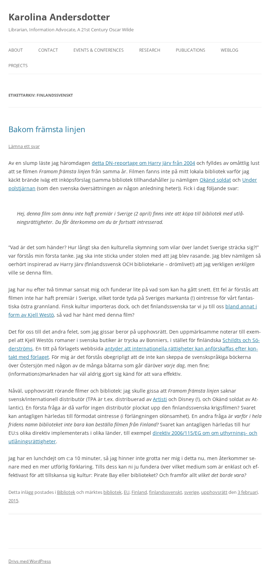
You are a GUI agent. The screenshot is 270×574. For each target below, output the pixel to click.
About (15, 50)
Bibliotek (66, 492)
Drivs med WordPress (29, 561)
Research (149, 50)
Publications (190, 50)
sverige (191, 492)
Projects (18, 66)
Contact (48, 50)
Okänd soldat (215, 179)
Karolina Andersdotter (59, 17)
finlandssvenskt (165, 492)
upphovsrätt (214, 492)
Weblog (229, 50)
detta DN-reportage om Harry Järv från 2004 (143, 163)
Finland (139, 492)
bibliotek (112, 492)
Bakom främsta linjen (46, 129)
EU (126, 492)
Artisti (160, 399)
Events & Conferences (98, 50)
